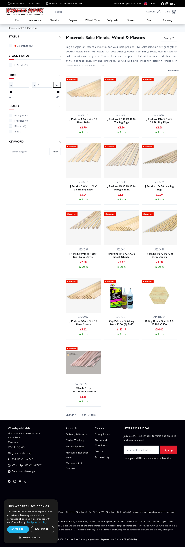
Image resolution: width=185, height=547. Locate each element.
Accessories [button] (35, 20)
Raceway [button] (168, 20)
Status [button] (14, 36)
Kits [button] (17, 20)
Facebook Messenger (23, 471)
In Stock (21, 65)
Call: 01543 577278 (22, 459)
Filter (55, 151)
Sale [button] (149, 20)
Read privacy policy (37, 522)
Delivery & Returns (76, 434)
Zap (18, 131)
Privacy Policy (102, 434)
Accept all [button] (18, 529)
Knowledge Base (75, 446)
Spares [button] (131, 20)
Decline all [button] (42, 529)
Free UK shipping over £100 (127, 3)
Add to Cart (77, 102)
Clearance (25, 46)
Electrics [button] (54, 20)
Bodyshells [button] (112, 20)
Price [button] (12, 75)
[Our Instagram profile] (166, 3)
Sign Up (169, 450)
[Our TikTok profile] (175, 3)
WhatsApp (65, 3)
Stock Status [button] (19, 56)
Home (11, 28)
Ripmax (20, 126)
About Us (71, 428)
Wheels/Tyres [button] (92, 20)
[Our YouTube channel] (171, 3)
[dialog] (31, 521)
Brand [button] (14, 106)
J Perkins (21, 121)
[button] (153, 11)
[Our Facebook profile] (162, 3)
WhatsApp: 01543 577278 (26, 465)
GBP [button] (151, 3)
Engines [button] (73, 20)
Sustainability (102, 457)
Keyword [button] (16, 141)
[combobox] (96, 11)
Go (57, 84)
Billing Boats (22, 115)
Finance (99, 451)
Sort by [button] (168, 38)
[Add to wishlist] (94, 102)
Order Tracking (75, 440)
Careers (99, 428)
